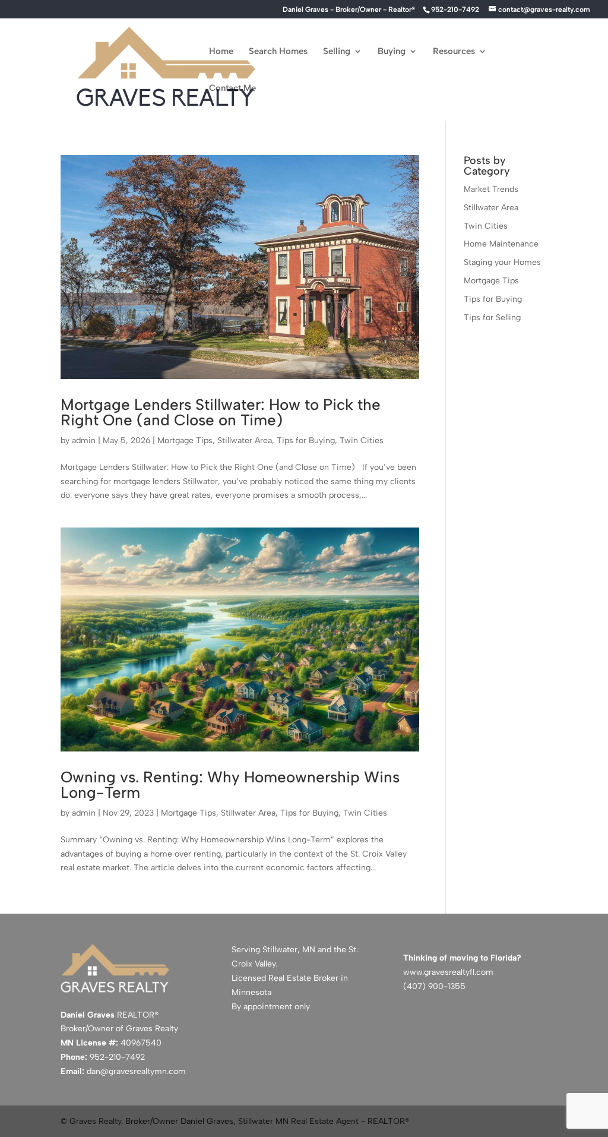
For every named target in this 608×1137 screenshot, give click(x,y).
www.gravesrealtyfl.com (448, 972)
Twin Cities (362, 440)
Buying (392, 51)
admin (84, 440)
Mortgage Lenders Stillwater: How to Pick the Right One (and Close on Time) (221, 412)
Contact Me (232, 88)
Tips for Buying (306, 440)
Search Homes (278, 51)
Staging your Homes (502, 262)
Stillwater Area (244, 440)
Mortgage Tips (185, 440)
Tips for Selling (492, 317)
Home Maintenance (501, 244)
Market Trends (491, 189)
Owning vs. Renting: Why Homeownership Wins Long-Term (230, 785)
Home (221, 51)
